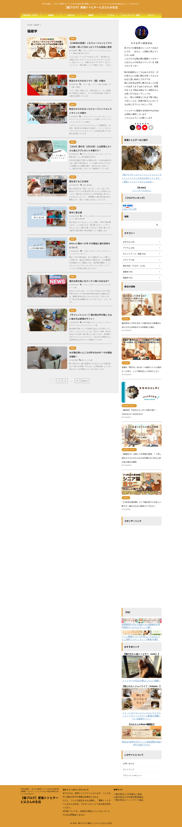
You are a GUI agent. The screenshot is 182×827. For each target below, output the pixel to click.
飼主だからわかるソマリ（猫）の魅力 (87, 80)
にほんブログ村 (129, 209)
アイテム (111, 15)
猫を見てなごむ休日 (78, 181)
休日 (84, 185)
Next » (85, 381)
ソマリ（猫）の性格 (99, 84)
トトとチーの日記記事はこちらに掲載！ (141, 680)
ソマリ (84, 51)
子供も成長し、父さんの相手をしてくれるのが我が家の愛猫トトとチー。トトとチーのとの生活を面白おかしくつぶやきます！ (39, 791)
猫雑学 (91, 15)
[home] (150, 127)
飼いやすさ (85, 53)
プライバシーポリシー (132, 775)
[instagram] (138, 127)
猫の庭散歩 (86, 157)
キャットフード (105, 154)
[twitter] (132, 127)
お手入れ (71, 15)
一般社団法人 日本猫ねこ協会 (128, 794)
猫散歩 (51, 15)
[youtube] (144, 127)
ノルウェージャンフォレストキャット (95, 116)
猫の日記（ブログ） (31, 15)
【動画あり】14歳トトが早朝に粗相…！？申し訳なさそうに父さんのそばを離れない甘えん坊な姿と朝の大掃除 (141, 457)
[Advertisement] (142, 566)
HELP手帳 (86, 322)
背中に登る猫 (75, 212)
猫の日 (93, 157)
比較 (78, 53)
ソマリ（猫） (87, 84)
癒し (91, 185)
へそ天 (85, 251)
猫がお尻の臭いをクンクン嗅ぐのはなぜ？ (89, 281)
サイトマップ (128, 769)
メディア (151, 15)
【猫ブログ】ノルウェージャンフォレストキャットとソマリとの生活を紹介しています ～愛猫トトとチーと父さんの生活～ (142, 178)
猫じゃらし (77, 157)
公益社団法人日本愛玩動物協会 (128, 797)
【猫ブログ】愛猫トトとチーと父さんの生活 (91, 7)
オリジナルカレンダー (91, 154)
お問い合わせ (128, 763)
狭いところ (86, 360)
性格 (74, 53)
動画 (70, 157)
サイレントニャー (97, 322)
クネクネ (92, 251)
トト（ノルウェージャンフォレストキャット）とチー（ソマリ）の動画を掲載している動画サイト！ (141, 716)
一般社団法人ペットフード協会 (128, 800)
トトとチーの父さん (141, 190)
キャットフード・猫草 (131, 15)
